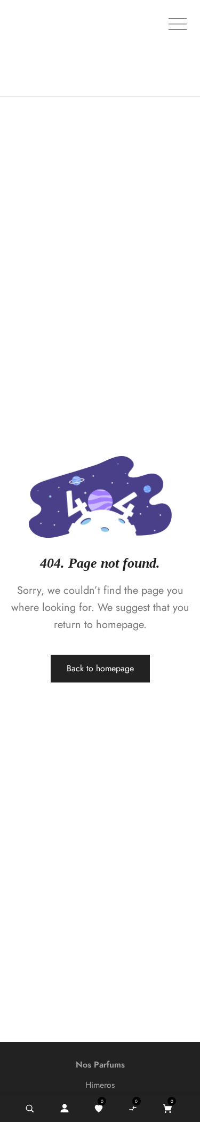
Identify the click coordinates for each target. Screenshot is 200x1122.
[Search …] (30, 1108)
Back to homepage (100, 668)
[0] (98, 1108)
